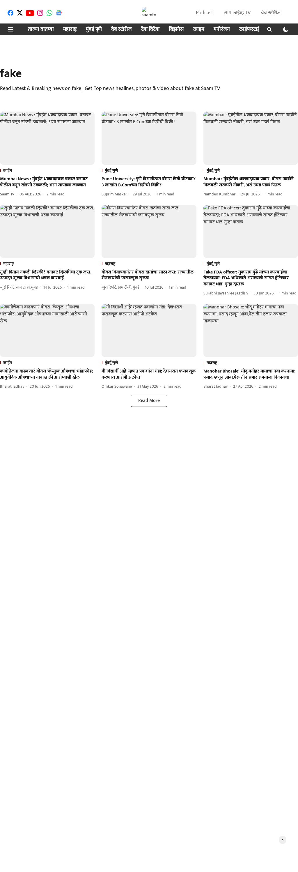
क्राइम (198, 29)
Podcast (204, 12)
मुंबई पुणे (94, 29)
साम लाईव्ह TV (237, 12)
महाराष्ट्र (70, 29)
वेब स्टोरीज (271, 12)
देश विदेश (150, 29)
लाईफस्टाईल (251, 29)
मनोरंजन (222, 29)
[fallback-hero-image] (47, 138)
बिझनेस (176, 29)
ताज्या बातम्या (41, 29)
